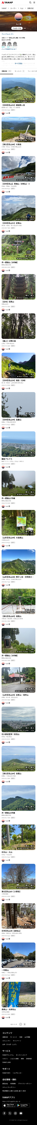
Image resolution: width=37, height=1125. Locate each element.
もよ (21, 8)
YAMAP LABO (6, 1062)
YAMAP (4, 8)
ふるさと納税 (14, 1059)
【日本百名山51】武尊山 (11, 223)
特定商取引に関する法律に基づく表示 (14, 1091)
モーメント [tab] (19, 71)
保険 (22, 1059)
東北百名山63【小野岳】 (11, 891)
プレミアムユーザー (8, 34)
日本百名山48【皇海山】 (11, 930)
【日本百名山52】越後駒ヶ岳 (13, 105)
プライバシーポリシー (25, 1084)
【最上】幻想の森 (9, 341)
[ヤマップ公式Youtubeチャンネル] (21, 1113)
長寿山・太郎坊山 (9, 1009)
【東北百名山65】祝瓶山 (11, 616)
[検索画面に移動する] (30, 2)
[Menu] (25, 28)
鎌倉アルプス (7, 459)
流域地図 (29, 1059)
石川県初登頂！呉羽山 (10, 734)
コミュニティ (6, 1041)
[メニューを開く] (34, 2)
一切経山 (5, 970)
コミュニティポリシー (9, 1087)
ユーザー (13, 8)
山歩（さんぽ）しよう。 (9, 1044)
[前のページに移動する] (20, 1024)
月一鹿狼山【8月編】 (10, 262)
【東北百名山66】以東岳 (11, 144)
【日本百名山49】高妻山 (11, 419)
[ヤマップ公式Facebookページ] (4, 1113)
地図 (20, 1037)
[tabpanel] (18, 550)
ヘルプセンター (17, 1073)
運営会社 (5, 1084)
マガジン (5, 1059)
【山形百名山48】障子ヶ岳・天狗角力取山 (19, 577)
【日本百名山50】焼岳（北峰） (14, 380)
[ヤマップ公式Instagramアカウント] (15, 1113)
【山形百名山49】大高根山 (12, 537)
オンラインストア (21, 1055)
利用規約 (13, 1084)
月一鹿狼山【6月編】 (10, 655)
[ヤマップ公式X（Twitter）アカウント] (10, 1113)
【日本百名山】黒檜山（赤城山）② (16, 183)
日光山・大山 (7, 852)
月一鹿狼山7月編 (8, 498)
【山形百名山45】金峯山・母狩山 (15, 695)
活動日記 (5, 1037)
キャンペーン (17, 1041)
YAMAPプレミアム (8, 1055)
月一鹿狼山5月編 (8, 812)
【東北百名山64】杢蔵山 (11, 773)
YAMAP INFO (6, 1073)
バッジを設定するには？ (9, 49)
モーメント (13, 1037)
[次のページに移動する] (24, 1024)
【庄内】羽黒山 (8, 301)
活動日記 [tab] (6, 71)
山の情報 (27, 1037)
